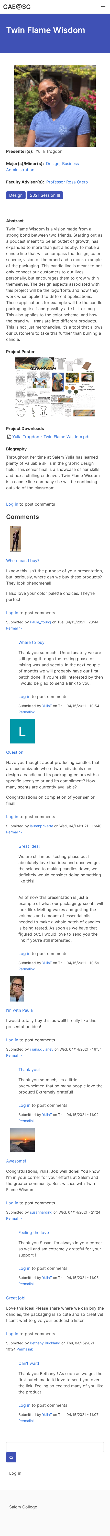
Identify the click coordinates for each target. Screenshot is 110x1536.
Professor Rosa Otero (67, 181)
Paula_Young (40, 622)
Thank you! (29, 1069)
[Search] (11, 1457)
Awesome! (16, 1160)
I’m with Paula (19, 1010)
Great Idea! (29, 846)
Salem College (23, 1506)
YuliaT (47, 706)
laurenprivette (41, 826)
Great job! (15, 1297)
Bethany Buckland (45, 1343)
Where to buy (31, 642)
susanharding (41, 1212)
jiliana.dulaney (41, 1049)
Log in (12, 504)
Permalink (14, 628)
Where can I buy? (22, 560)
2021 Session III (45, 195)
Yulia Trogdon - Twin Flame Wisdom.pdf (51, 436)
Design (52, 163)
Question (14, 752)
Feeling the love (33, 1232)
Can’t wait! (28, 1363)
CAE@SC (17, 6)
